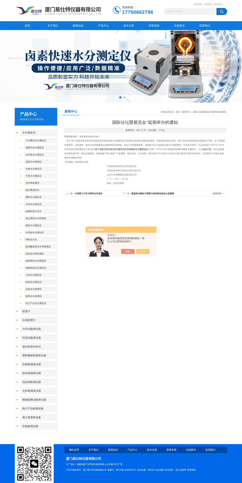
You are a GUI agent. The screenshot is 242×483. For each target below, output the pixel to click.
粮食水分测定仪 (34, 225)
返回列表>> (218, 193)
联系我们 (218, 4)
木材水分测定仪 (34, 168)
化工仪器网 (180, 470)
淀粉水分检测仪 (34, 289)
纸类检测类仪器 (31, 364)
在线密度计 (29, 320)
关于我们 (52, 25)
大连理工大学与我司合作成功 (88, 193)
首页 (27, 25)
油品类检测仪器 (31, 382)
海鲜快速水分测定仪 (36, 268)
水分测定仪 (29, 132)
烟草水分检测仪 (34, 296)
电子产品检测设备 (33, 408)
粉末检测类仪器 (31, 373)
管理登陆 (191, 470)
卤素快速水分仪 (34, 211)
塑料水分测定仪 (34, 197)
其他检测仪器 (30, 426)
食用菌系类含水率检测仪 (38, 246)
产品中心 (103, 25)
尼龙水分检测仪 (34, 161)
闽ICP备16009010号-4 (126, 470)
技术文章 (128, 25)
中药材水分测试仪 (35, 232)
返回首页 (198, 4)
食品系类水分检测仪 (36, 218)
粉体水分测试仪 (34, 282)
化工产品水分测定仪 (36, 303)
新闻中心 (186, 112)
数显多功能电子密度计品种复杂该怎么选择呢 (152, 193)
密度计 (26, 311)
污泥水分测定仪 (34, 275)
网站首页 (74, 450)
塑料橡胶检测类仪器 (34, 355)
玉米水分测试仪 (34, 204)
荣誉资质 (154, 25)
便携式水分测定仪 (35, 147)
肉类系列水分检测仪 (36, 260)
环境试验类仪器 (31, 337)
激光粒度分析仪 (31, 346)
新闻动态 (78, 25)
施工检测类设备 (31, 417)
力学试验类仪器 (31, 329)
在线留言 (208, 4)
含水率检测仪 (32, 183)
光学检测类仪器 (31, 390)
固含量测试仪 (32, 190)
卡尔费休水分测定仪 (36, 140)
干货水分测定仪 (34, 176)
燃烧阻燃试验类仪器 (34, 399)
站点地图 (159, 470)
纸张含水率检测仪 (35, 253)
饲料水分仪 (31, 239)
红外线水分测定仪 (35, 154)
